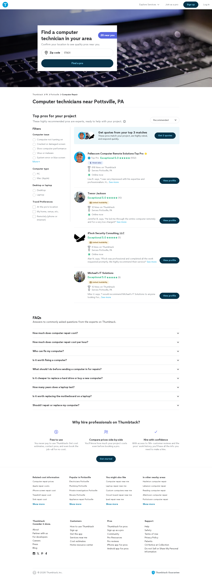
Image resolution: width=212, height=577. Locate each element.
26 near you (108, 35)
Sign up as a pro (115, 530)
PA (47, 94)
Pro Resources (114, 537)
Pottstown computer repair (155, 499)
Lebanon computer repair (154, 486)
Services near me (78, 537)
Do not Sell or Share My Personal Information (161, 550)
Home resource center (81, 545)
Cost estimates (78, 541)
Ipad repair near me (115, 499)
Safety (148, 530)
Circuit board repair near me (119, 495)
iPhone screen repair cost (44, 490)
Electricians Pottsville (79, 481)
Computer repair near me (117, 481)
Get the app (76, 534)
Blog (35, 548)
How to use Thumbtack (82, 526)
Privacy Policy (151, 537)
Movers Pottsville (77, 495)
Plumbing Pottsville (78, 486)
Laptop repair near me (116, 486)
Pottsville (55, 94)
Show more (39, 504)
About (36, 529)
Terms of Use (151, 534)
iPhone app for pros (117, 545)
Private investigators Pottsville (83, 490)
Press (35, 544)
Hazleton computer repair (154, 481)
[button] (93, 158)
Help (147, 526)
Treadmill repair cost (42, 495)
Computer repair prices (43, 481)
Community (113, 534)
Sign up (74, 530)
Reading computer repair (154, 490)
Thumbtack (38, 94)
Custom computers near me (119, 490)
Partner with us (40, 533)
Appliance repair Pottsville (81, 499)
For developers (40, 537)
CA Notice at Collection (157, 545)
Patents (148, 541)
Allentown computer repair (155, 495)
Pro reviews (113, 541)
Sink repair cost (40, 499)
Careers (37, 540)
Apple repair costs (41, 486)
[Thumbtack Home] (5, 4)
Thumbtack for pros (117, 526)
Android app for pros (118, 548)
